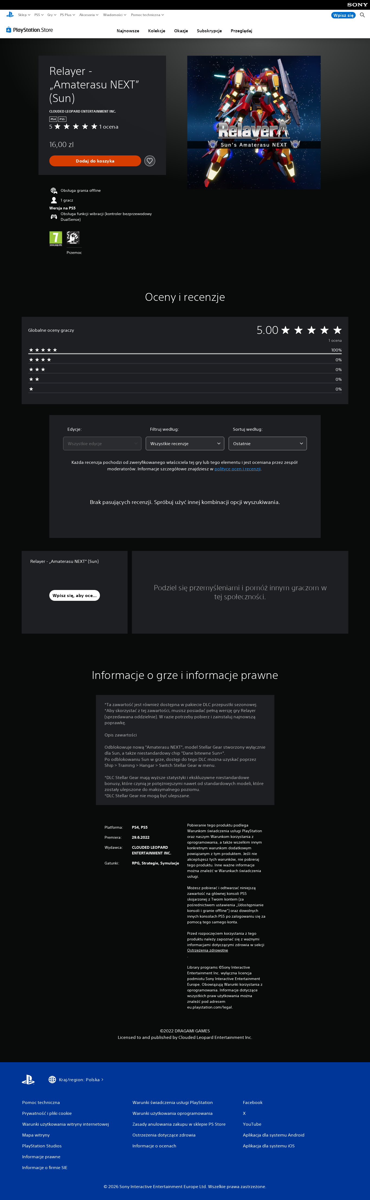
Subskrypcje (209, 30)
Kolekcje (156, 30)
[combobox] (102, 443)
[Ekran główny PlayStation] (10, 15)
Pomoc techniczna (145, 15)
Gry (50, 15)
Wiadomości (112, 15)
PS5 (37, 15)
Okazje (181, 30)
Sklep (22, 15)
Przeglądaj (241, 30)
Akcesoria (87, 15)
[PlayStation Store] (31, 29)
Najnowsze (128, 30)
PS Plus (66, 15)
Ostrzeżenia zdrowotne (207, 950)
